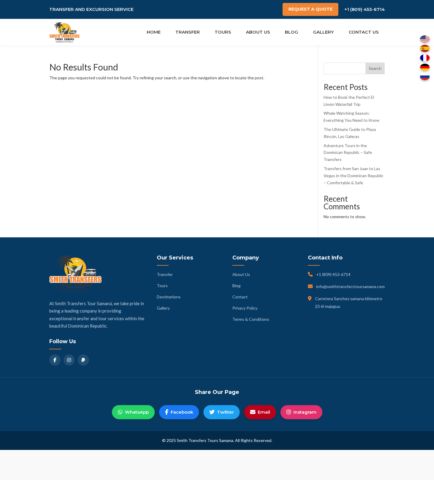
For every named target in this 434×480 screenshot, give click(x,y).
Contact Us (364, 32)
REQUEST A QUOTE (310, 9)
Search (375, 68)
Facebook (182, 412)
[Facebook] (55, 360)
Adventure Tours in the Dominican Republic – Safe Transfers (348, 152)
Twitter (225, 412)
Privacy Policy (244, 307)
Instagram (304, 412)
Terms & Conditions (250, 319)
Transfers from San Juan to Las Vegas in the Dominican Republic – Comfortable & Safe (354, 175)
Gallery (323, 32)
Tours (223, 32)
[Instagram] (69, 360)
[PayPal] (83, 360)
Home (154, 32)
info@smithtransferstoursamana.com (350, 286)
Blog (291, 32)
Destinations (169, 296)
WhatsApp (137, 412)
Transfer (187, 32)
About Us (258, 32)
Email (264, 412)
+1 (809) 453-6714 (364, 9)
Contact (240, 296)
